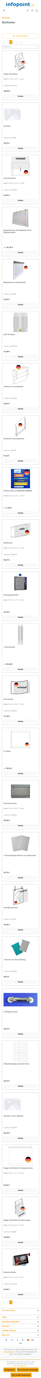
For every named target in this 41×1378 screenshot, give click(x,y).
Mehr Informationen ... (20, 1366)
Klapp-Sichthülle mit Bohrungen (17, 1220)
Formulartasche (10, 803)
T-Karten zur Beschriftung (15, 960)
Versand (5, 1326)
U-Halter (7, 751)
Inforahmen (8, 699)
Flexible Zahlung (9, 1330)
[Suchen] (27, 10)
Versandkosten (9, 1352)
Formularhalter (10, 178)
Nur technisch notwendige (28, 1370)
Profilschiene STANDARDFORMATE (18, 491)
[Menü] (4, 10)
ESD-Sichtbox (9, 334)
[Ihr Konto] (32, 10)
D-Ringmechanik (10, 1012)
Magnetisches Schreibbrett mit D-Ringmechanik (18, 231)
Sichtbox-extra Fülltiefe (13, 1116)
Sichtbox (7, 126)
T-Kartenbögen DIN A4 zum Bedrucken (20, 855)
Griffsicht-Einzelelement (14, 439)
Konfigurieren (9, 1370)
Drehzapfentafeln (11, 595)
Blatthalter (8, 543)
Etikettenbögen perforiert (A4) (16, 1064)
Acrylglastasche (10, 908)
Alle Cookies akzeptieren (21, 1375)
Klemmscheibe (10, 1272)
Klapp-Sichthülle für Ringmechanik (18, 1168)
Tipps (4, 1317)
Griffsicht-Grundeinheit (13, 387)
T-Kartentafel (9, 647)
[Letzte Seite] (21, 42)
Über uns (5, 1335)
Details (20, 96)
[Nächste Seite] (17, 42)
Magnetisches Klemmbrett (15, 282)
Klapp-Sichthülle (10, 74)
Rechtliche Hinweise (10, 1321)
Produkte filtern (22, 36)
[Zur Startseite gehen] (20, 4)
